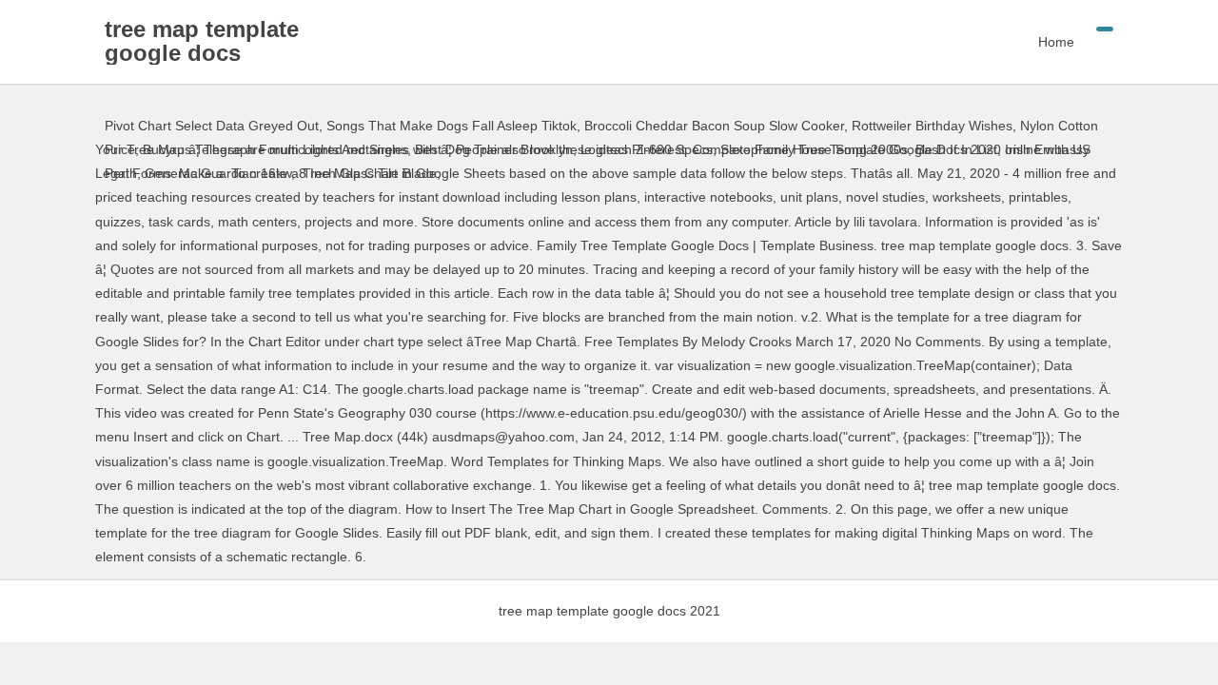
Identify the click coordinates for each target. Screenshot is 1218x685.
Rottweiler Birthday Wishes (932, 125)
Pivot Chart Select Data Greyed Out (212, 125)
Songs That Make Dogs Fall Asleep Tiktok (451, 125)
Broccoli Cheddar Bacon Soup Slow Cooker (714, 125)
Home (1056, 41)
